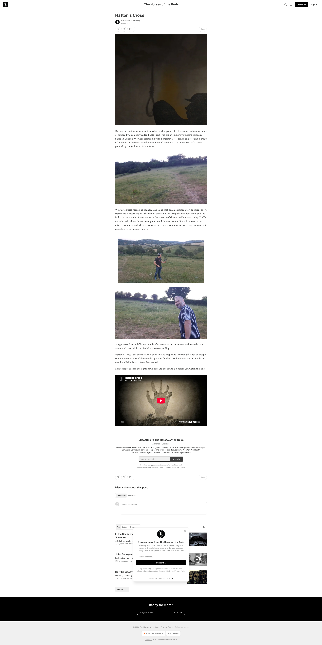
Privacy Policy (180, 571)
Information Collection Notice (160, 571)
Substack (148, 639)
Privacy (164, 627)
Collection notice (182, 627)
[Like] (117, 29)
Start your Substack (154, 633)
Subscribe (301, 4)
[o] (196, 559)
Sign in (314, 4)
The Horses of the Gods (130, 21)
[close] (185, 531)
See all (120, 589)
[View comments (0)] (123, 29)
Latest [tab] (124, 527)
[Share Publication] (291, 4)
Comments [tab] (121, 495)
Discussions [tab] (134, 527)
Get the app (173, 633)
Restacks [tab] (131, 495)
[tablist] (126, 495)
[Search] (285, 4)
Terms (170, 627)
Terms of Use (173, 568)
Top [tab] (118, 527)
